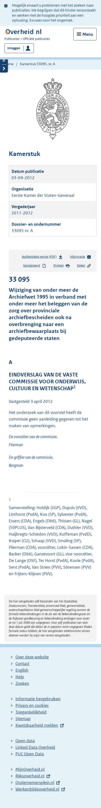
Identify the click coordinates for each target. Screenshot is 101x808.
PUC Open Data (29, 754)
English (21, 670)
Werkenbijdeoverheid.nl (37, 789)
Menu (87, 34)
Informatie (77, 257)
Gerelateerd (31, 265)
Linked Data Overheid (35, 747)
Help (19, 676)
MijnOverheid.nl (30, 769)
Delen (81, 265)
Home (8, 64)
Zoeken (22, 683)
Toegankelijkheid (31, 712)
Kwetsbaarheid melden (36, 725)
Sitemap (23, 718)
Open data (25, 740)
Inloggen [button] (13, 48)
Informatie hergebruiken (38, 699)
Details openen (4, 60)
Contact (22, 663)
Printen (58, 265)
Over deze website (32, 657)
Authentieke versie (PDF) (40, 258)
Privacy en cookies (32, 705)
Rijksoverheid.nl (29, 776)
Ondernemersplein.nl (34, 782)
